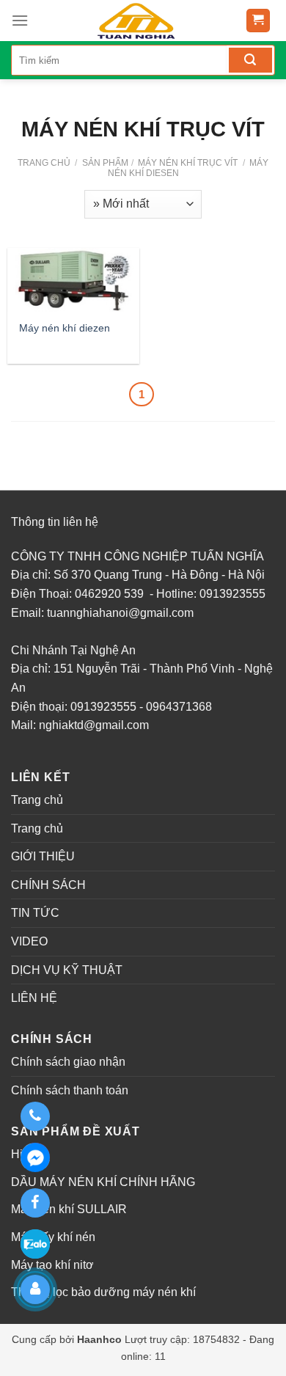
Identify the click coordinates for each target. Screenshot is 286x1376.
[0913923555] (34, 1116)
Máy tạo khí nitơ (52, 1265)
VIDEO (29, 941)
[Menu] (20, 20)
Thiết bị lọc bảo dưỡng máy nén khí (103, 1292)
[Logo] (135, 20)
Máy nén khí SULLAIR (69, 1209)
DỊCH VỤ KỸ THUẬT (66, 970)
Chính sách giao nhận (68, 1061)
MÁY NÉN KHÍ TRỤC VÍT (187, 163)
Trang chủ (44, 163)
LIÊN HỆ (34, 998)
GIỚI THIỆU (43, 856)
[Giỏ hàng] (258, 21)
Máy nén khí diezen (64, 328)
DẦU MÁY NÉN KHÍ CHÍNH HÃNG (103, 1182)
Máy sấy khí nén (53, 1237)
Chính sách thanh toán (69, 1090)
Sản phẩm (105, 163)
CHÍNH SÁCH (48, 885)
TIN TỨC (35, 913)
